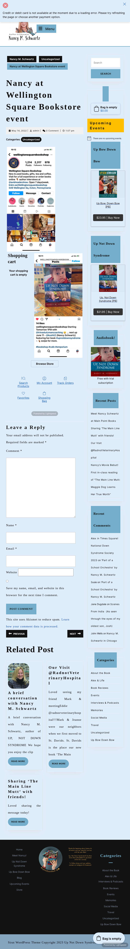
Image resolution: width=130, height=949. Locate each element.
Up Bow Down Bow (102, 739)
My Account (44, 383)
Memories (97, 710)
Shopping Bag (44, 399)
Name (11, 525)
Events (95, 695)
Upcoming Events (19, 883)
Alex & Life (97, 680)
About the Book (100, 673)
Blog (19, 877)
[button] (125, 4)
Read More (19, 762)
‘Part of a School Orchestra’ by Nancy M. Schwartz (104, 567)
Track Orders (65, 383)
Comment (14, 451)
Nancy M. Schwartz (22, 59)
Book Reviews (99, 687)
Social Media (99, 717)
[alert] (105, 138)
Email (11, 548)
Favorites (23, 397)
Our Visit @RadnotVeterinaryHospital (105, 450)
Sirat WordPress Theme (24, 942)
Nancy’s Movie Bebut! (104, 465)
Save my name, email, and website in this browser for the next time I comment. (35, 591)
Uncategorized (50, 59)
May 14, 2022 (19, 130)
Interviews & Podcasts (105, 702)
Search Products (23, 384)
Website (11, 572)
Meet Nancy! (19, 855)
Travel (95, 725)
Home (19, 849)
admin (36, 130)
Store (19, 889)
